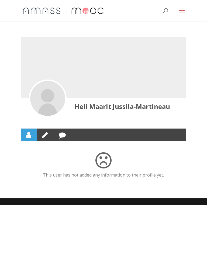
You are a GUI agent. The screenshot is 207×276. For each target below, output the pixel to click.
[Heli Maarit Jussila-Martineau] (48, 98)
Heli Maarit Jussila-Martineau (122, 106)
